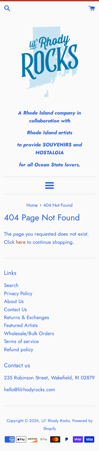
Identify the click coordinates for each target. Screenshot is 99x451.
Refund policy (18, 349)
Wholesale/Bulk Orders (29, 333)
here (21, 242)
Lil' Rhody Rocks (55, 421)
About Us (14, 301)
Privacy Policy (18, 293)
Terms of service (21, 341)
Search (11, 285)
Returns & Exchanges (26, 317)
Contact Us (15, 309)
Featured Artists (21, 325)
